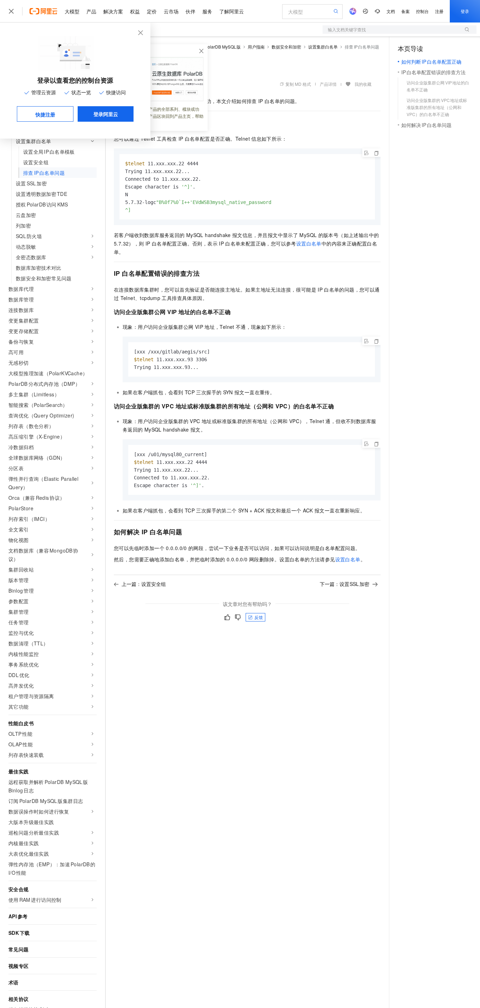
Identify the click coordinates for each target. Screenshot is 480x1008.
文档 (391, 11)
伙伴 (190, 11)
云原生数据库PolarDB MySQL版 (210, 47)
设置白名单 (309, 243)
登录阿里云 (105, 113)
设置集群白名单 (323, 47)
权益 (135, 11)
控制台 (422, 11)
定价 (152, 11)
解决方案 (113, 11)
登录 (465, 11)
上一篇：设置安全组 (144, 583)
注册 (439, 11)
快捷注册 (45, 114)
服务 (207, 11)
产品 (91, 11)
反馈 (258, 617)
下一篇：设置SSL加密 (345, 583)
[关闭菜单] (11, 11)
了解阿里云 (231, 11)
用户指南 (256, 47)
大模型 (72, 11)
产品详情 (328, 84)
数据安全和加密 (286, 47)
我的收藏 (363, 84)
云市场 (171, 11)
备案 (405, 11)
